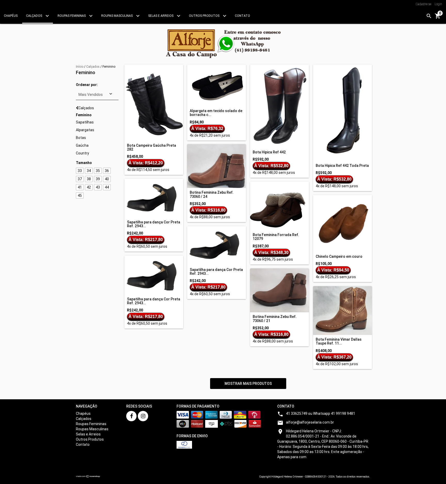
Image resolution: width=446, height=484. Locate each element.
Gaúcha (82, 145)
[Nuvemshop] (88, 476)
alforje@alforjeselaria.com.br (310, 422)
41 (80, 187)
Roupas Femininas (72, 16)
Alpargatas (85, 130)
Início (79, 66)
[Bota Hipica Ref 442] (279, 106)
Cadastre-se (423, 4)
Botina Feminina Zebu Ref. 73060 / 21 (275, 319)
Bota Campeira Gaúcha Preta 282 (151, 147)
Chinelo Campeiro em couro (339, 257)
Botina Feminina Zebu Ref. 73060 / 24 (212, 194)
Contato (242, 16)
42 (89, 187)
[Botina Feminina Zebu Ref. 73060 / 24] (216, 166)
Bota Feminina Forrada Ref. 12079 (276, 237)
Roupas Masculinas (117, 16)
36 (107, 171)
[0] (437, 18)
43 (98, 187)
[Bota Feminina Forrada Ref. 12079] (279, 206)
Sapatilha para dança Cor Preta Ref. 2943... (153, 224)
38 (89, 179)
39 (98, 179)
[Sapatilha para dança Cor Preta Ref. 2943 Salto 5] (153, 198)
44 (107, 187)
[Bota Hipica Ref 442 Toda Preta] (342, 113)
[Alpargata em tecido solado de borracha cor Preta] (216, 85)
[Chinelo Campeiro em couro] (342, 223)
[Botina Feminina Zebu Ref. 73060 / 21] (279, 290)
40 (107, 179)
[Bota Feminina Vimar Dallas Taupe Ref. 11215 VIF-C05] (342, 310)
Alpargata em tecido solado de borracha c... (216, 113)
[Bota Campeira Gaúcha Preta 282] (153, 103)
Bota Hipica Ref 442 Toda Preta (342, 166)
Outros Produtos (204, 16)
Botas (81, 138)
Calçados (34, 16)
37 (80, 179)
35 (98, 171)
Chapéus (11, 16)
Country (82, 153)
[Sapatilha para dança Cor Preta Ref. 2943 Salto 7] (153, 275)
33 (80, 171)
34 (89, 171)
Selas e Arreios (161, 16)
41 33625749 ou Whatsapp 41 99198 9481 (320, 413)
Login (438, 4)
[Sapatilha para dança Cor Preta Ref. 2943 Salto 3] (216, 245)
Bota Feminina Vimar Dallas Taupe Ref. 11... (339, 341)
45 (80, 195)
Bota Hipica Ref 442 (269, 152)
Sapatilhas (85, 122)
